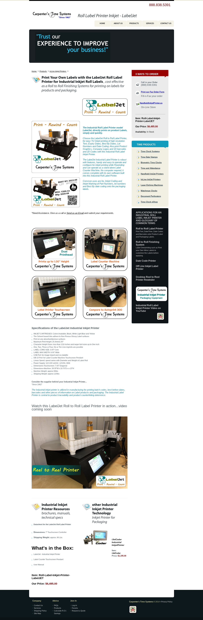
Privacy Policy (166, 602)
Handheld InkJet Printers (152, 174)
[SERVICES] (150, 24)
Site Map (37, 613)
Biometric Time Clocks (151, 162)
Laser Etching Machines (152, 185)
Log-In (74, 605)
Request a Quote (78, 611)
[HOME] (102, 24)
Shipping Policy (40, 611)
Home (34, 71)
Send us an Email (75, 213)
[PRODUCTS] (134, 24)
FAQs (56, 605)
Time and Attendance (150, 168)
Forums (75, 608)
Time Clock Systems (150, 151)
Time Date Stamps (149, 157)
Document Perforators (151, 196)
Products (43, 71)
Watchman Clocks (149, 191)
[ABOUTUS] (118, 24)
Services (37, 608)
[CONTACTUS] (166, 24)
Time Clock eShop (149, 202)
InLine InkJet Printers (150, 179)
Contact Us (38, 605)
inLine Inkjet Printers (58, 71)
